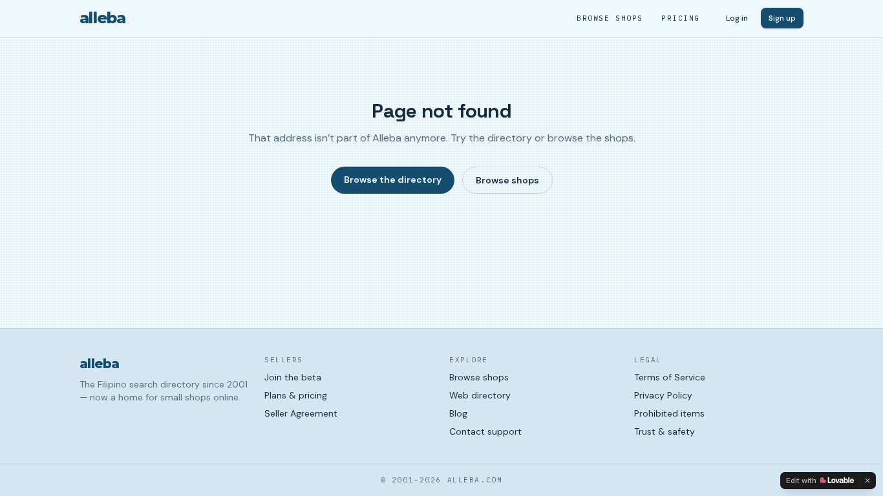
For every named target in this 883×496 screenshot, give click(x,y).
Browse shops (610, 18)
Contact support (485, 431)
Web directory (480, 395)
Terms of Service (669, 377)
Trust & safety (664, 431)
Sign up (782, 18)
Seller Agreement (300, 413)
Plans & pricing (295, 395)
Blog (458, 413)
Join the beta (292, 377)
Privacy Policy (663, 395)
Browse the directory (393, 179)
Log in (737, 18)
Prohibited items (669, 413)
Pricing (680, 18)
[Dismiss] (867, 480)
